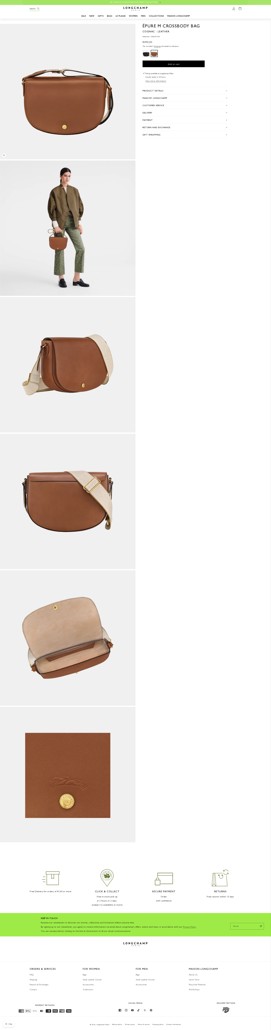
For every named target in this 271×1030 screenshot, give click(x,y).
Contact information (173, 1024)
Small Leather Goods (92, 979)
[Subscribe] (261, 926)
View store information (155, 81)
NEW (91, 16)
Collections (88, 989)
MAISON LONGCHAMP (178, 16)
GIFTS (101, 16)
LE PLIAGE (121, 16)
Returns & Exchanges (39, 984)
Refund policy (117, 1024)
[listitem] (146, 53)
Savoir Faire (194, 979)
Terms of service (143, 1024)
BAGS (109, 16)
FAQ (32, 975)
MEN (143, 16)
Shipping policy (158, 1024)
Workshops (194, 989)
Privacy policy (130, 1024)
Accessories (88, 984)
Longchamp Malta (103, 1024)
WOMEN (133, 16)
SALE (83, 16)
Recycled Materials (197, 984)
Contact (33, 989)
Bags (85, 975)
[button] (33, 9)
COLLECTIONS (156, 16)
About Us (193, 975)
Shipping (157, 46)
